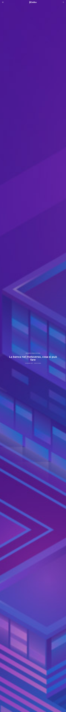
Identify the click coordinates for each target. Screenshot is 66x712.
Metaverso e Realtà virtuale (33, 353)
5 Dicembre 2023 (29, 363)
